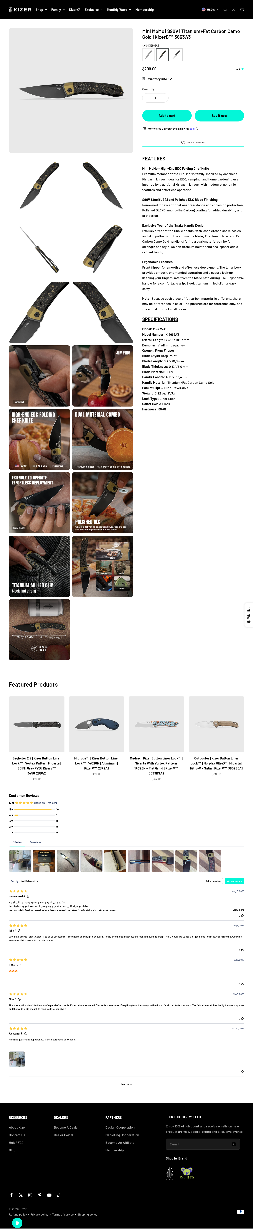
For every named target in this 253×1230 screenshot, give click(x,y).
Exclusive (92, 9)
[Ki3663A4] (176, 54)
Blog (12, 1150)
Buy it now (219, 116)
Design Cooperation (120, 1127)
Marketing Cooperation (122, 1135)
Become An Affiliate (119, 1142)
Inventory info (157, 79)
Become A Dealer (66, 1127)
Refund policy (18, 1214)
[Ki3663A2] (148, 54)
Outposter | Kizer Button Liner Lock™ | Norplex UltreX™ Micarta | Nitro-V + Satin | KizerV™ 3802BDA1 (216, 763)
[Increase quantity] (163, 97)
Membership (144, 9)
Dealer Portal (63, 1135)
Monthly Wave (117, 9)
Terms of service (63, 1214)
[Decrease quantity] (147, 97)
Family (56, 9)
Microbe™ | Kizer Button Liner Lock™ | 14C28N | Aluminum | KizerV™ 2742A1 (96, 763)
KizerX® (74, 9)
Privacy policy (39, 1214)
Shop (39, 9)
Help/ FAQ (16, 1142)
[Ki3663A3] (162, 54)
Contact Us (17, 1135)
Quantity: (149, 89)
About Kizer (17, 1127)
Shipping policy (87, 1214)
